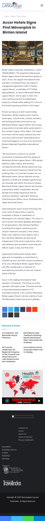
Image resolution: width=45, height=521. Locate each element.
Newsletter (6, 447)
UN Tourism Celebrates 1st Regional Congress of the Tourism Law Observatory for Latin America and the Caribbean (10, 354)
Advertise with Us (9, 450)
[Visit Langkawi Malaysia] (12, 5)
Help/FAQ (6, 456)
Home (6, 16)
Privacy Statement (26, 440)
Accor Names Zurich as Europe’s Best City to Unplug (33, 349)
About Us (22, 434)
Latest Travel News (18, 16)
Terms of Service (25, 437)
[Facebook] (4, 309)
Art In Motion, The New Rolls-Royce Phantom (10, 335)
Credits (5, 453)
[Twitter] (10, 309)
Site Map (5, 459)
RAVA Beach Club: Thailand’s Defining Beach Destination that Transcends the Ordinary (33, 338)
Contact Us (23, 428)
